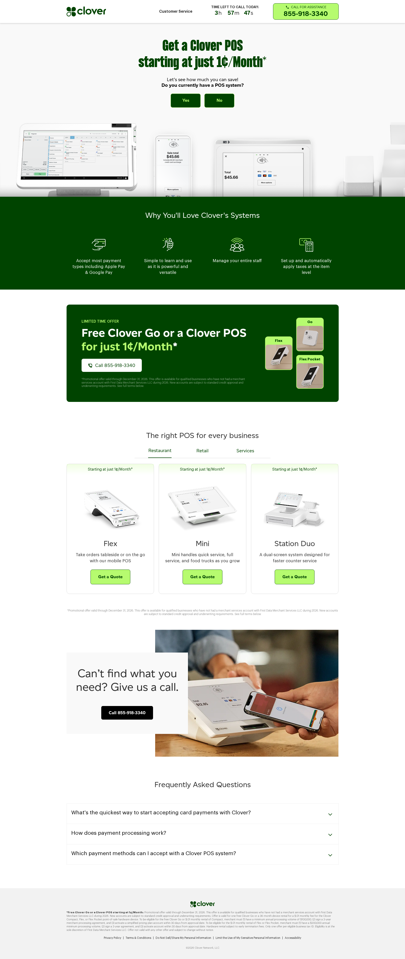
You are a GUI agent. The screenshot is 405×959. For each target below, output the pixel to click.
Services (245, 450)
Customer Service (175, 11)
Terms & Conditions (138, 937)
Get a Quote (110, 576)
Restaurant (160, 450)
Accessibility (293, 937)
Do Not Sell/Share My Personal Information (183, 937)
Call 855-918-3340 (115, 365)
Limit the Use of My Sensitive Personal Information (248, 937)
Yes (185, 100)
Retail (202, 450)
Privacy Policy (112, 937)
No (219, 100)
